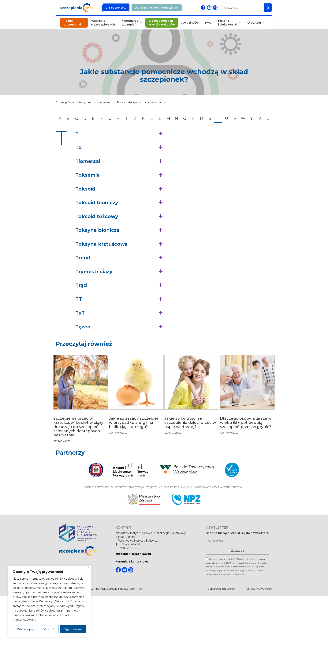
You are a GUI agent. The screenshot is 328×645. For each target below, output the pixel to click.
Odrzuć (49, 629)
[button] (120, 133)
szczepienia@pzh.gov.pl (133, 554)
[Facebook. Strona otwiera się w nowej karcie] (203, 7)
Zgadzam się (73, 629)
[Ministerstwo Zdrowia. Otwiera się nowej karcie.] (143, 499)
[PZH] (81, 533)
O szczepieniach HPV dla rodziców (162, 22)
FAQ (208, 22)
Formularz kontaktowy (132, 561)
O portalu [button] (254, 22)
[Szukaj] (268, 7)
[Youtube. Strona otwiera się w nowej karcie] (209, 7)
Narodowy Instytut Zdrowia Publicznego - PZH (112, 588)
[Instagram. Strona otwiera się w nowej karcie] (215, 7)
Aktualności (190, 22)
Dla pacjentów (115, 7)
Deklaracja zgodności (221, 588)
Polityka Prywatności (258, 588)
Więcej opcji (25, 629)
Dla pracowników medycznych (157, 7)
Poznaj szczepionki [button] (72, 22)
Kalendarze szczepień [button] (129, 22)
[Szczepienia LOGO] (81, 551)
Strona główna (65, 102)
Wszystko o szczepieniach (103, 22)
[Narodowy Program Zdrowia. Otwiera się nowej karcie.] (186, 499)
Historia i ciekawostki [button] (227, 22)
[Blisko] (88, 567)
